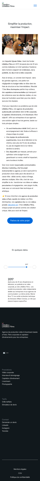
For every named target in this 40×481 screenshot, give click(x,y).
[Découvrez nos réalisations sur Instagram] (20, 463)
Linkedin (5, 425)
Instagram (5, 428)
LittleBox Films (8, 6)
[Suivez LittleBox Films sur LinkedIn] (14, 463)
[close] (35, 5)
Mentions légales (20, 469)
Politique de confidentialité (20, 477)
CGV (20, 473)
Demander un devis (9, 422)
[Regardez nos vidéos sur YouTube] (26, 463)
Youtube (5, 431)
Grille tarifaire (7, 402)
